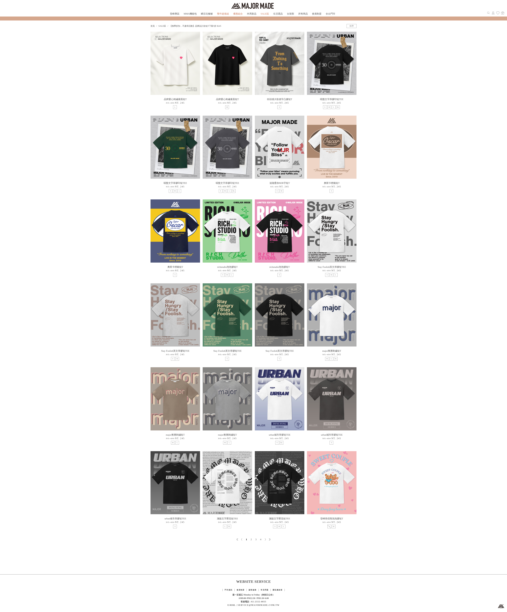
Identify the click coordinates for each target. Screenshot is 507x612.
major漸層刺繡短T (331, 351)
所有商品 (303, 13)
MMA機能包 (190, 13)
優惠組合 (238, 13)
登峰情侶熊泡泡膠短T (331, 518)
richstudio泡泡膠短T (227, 267)
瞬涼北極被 (207, 13)
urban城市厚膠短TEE (279, 434)
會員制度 (316, 13)
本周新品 (251, 13)
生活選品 (278, 13)
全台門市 (330, 13)
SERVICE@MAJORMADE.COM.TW (259, 605)
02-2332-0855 (258, 602)
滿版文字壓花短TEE (227, 518)
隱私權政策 (278, 590)
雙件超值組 (223, 13)
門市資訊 (229, 590)
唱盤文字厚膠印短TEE (331, 99)
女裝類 (290, 13)
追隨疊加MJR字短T (279, 183)
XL (338, 107)
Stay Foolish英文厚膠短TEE (332, 267)
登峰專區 (174, 13)
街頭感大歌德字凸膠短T (279, 99)
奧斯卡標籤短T (332, 183)
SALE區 (265, 13)
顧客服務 (253, 590)
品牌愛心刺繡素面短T (175, 99)
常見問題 (265, 590)
